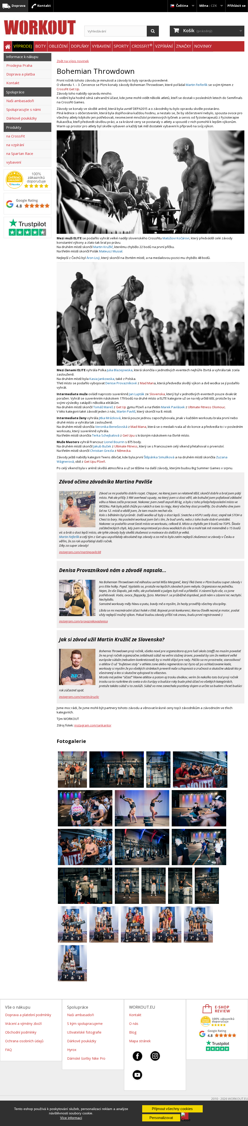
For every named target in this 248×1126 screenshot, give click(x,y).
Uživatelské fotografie (84, 1032)
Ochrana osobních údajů (24, 1041)
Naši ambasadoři (20, 100)
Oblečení (58, 46)
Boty (40, 46)
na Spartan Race (19, 153)
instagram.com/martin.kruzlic (79, 697)
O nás (133, 1023)
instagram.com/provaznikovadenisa (83, 621)
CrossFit (142, 46)
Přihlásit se (236, 5)
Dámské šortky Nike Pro (86, 1058)
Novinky (203, 46)
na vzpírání (15, 144)
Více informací (71, 1118)
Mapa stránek (140, 1041)
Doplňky (80, 46)
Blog (132, 1032)
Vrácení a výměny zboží (23, 1023)
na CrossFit (15, 136)
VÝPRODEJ (23, 46)
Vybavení (101, 46)
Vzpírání (164, 46)
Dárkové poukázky (21, 118)
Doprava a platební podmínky (28, 1015)
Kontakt (44, 5)
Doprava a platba (20, 74)
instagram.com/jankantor (92, 725)
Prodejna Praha (19, 65)
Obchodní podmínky (20, 1032)
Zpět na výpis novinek (73, 61)
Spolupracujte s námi (23, 109)
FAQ (8, 1049)
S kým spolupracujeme (85, 1023)
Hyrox (71, 1049)
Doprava (18, 5)
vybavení (13, 162)
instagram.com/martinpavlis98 (80, 552)
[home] (8, 46)
